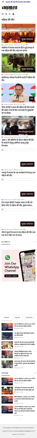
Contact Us (5, 431)
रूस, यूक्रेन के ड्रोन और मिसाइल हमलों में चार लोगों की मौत (24, 334)
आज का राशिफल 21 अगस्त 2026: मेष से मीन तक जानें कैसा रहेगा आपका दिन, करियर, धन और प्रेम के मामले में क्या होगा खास (24, 410)
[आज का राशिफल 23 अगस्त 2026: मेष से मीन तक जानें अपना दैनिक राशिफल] (7, 327)
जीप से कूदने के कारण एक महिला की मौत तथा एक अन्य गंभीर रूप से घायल (18, 234)
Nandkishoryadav (8, 170)
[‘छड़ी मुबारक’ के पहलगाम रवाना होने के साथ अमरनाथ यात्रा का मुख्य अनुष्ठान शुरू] (7, 390)
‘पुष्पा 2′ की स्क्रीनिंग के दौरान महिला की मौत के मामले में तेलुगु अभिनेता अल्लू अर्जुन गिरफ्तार (18, 143)
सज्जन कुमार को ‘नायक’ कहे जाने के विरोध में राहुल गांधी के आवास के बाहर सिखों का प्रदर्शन (24, 363)
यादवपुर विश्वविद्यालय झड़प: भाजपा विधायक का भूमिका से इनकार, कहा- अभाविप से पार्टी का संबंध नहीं (23, 353)
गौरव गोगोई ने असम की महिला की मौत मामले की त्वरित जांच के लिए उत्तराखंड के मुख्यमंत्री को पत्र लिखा (18, 110)
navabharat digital (8, 45)
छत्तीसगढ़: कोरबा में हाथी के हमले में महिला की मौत (18, 79)
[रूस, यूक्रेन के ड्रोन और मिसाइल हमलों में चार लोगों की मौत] (7, 336)
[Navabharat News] (10, 8)
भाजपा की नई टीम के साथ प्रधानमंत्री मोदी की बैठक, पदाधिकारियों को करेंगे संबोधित (24, 343)
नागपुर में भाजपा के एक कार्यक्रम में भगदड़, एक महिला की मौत (18, 174)
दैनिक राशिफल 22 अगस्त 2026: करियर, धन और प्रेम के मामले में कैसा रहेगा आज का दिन (24, 399)
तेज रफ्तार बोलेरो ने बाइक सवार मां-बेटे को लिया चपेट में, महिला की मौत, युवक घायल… (17, 204)
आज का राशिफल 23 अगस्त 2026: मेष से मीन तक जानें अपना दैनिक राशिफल (24, 325)
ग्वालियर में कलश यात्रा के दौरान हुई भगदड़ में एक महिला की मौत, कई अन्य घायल (18, 49)
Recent (6, 317)
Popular (17, 317)
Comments (29, 317)
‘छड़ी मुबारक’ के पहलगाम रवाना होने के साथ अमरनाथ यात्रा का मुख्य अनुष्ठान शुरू (24, 389)
